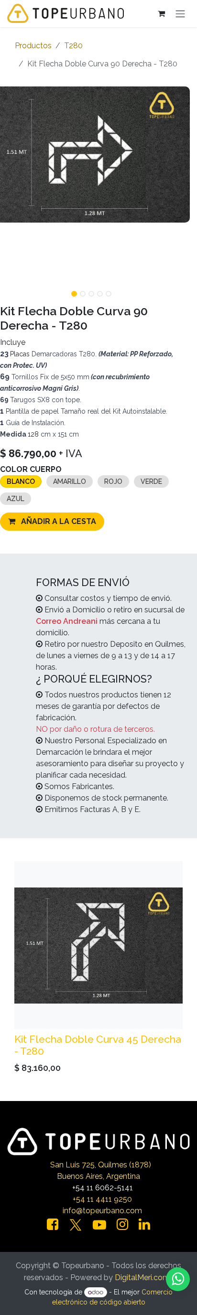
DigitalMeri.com (142, 1277)
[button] (180, 291)
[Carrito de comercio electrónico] (161, 13)
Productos (33, 45)
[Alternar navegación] (180, 13)
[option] (98, 970)
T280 (73, 45)
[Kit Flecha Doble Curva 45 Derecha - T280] (98, 945)
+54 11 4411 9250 (102, 1199)
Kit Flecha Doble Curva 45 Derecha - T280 (97, 1045)
